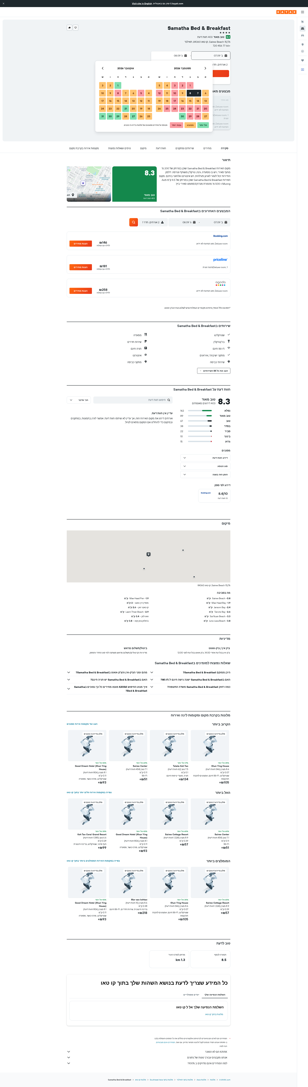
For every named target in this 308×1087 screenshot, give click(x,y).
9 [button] (182, 93)
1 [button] (190, 85)
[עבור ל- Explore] (302, 44)
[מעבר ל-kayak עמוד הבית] (286, 12)
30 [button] (182, 116)
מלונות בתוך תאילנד (185, 1079)
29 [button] (190, 116)
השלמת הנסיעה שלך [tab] (214, 994)
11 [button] (167, 93)
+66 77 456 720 (221, 45)
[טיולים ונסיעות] (302, 60)
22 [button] (190, 108)
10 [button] (174, 93)
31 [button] (102, 116)
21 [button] (198, 108)
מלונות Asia (201, 1079)
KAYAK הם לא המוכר (216, 1051)
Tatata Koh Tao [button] (180, 766)
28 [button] (197, 116)
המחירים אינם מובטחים (165, 1042)
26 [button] (159, 108)
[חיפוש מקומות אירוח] (302, 28)
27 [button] (205, 116)
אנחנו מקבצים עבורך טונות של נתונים (207, 1057)
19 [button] (159, 100)
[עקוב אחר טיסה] (302, 51)
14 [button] (198, 100)
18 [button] (167, 100)
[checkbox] (214, 495)
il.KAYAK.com (224, 1079)
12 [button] (159, 93)
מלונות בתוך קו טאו (214, 1014)
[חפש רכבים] (302, 35)
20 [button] (205, 108)
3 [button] (174, 85)
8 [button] (190, 93)
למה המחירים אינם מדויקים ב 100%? (207, 1063)
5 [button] (159, 85)
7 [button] (197, 93)
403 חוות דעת (205, 37)
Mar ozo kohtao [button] (139, 899)
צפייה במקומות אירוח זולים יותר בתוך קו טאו (89, 792)
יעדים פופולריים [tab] (191, 994)
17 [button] (175, 100)
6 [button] (205, 93)
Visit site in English (142, 3)
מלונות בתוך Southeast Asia (161, 1079)
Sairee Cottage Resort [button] (176, 834)
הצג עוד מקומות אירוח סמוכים (82, 723)
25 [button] (167, 108)
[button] (3, 3)
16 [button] (182, 100)
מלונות (212, 1079)
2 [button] (182, 85)
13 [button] (205, 100)
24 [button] (174, 108)
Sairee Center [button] (140, 766)
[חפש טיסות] (302, 22)
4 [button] (167, 85)
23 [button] (182, 108)
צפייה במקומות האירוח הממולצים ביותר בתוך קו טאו (93, 860)
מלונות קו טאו (140, 1079)
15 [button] (190, 100)
